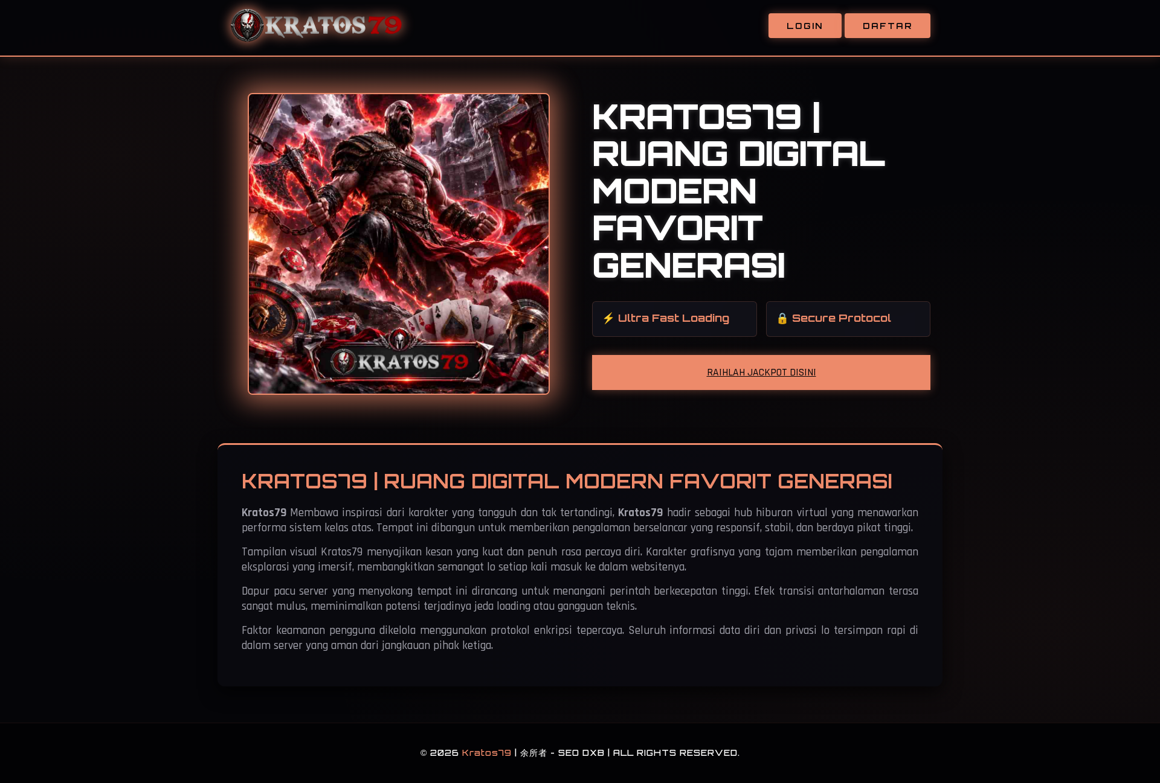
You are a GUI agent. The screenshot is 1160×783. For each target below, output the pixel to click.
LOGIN (805, 26)
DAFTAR (887, 26)
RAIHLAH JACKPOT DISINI (761, 372)
